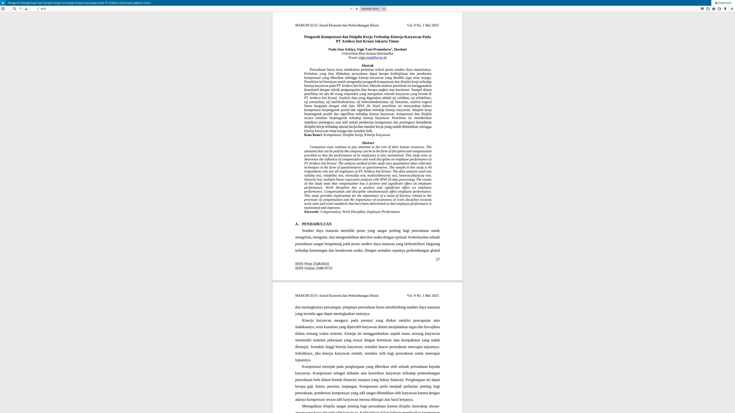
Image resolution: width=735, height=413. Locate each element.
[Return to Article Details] (3, 3)
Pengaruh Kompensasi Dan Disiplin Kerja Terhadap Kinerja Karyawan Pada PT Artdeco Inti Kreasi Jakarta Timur (79, 3)
